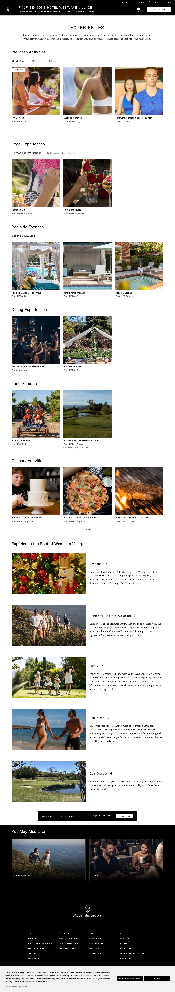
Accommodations (50, 12)
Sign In (155, 2)
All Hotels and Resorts (133, 2)
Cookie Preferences (130, 978)
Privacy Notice (11, 986)
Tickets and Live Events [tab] (61, 153)
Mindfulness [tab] (19, 61)
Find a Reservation (68, 943)
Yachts (123, 943)
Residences (125, 948)
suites (68, 12)
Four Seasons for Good (40, 943)
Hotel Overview (28, 12)
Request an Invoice (68, 938)
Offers (80, 12)
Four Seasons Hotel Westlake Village (55, 7)
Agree (157, 978)
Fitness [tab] (36, 61)
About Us (32, 938)
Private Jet (126, 938)
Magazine (94, 948)
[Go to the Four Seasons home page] (8, 9)
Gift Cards (125, 959)
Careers (32, 954)
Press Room (95, 938)
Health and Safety (37, 948)
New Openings (96, 943)
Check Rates (159, 9)
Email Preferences (68, 948)
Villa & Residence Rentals (133, 954)
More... (92, 12)
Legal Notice (22, 986)
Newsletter (95, 954)
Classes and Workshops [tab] (27, 153)
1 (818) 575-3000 (102, 816)
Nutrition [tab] (51, 61)
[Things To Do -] (48, 860)
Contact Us (124, 816)
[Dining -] (126, 860)
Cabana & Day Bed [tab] (23, 236)
